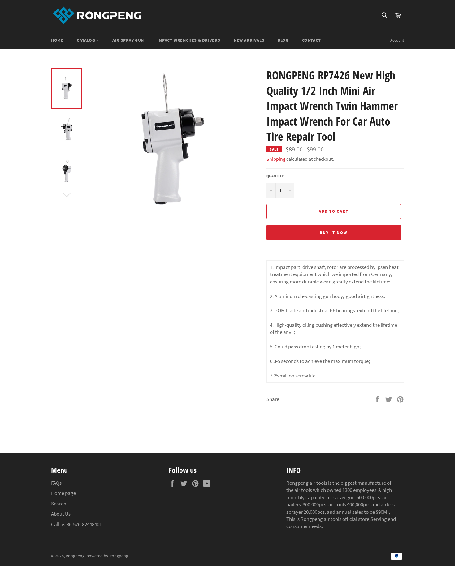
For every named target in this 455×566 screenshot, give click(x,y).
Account (397, 40)
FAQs (56, 482)
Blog (283, 40)
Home (57, 40)
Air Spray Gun (128, 40)
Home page (63, 493)
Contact (311, 40)
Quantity (275, 175)
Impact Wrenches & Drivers (188, 40)
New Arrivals (249, 40)
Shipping (275, 159)
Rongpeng (75, 556)
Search (58, 503)
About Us (61, 513)
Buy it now (334, 232)
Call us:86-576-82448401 (76, 524)
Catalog (86, 40)
